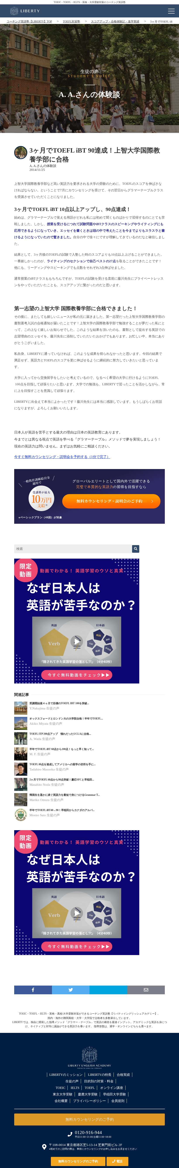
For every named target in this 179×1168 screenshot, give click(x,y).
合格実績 (123, 1074)
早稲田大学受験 (114, 1094)
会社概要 (61, 1101)
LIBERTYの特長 (99, 1074)
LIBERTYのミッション (66, 1074)
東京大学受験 (62, 1094)
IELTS (75, 1088)
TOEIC (60, 1088)
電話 (119, 1161)
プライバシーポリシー (89, 1101)
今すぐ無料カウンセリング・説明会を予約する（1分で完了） (62, 457)
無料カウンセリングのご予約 (78, 1161)
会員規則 (117, 1101)
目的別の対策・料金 (99, 1081)
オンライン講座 (111, 1088)
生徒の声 (72, 1081)
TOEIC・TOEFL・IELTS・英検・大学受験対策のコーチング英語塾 (90, 2)
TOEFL (90, 1088)
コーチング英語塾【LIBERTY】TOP (29, 21)
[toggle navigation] (171, 10)
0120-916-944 (88, 1132)
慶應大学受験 (88, 1094)
